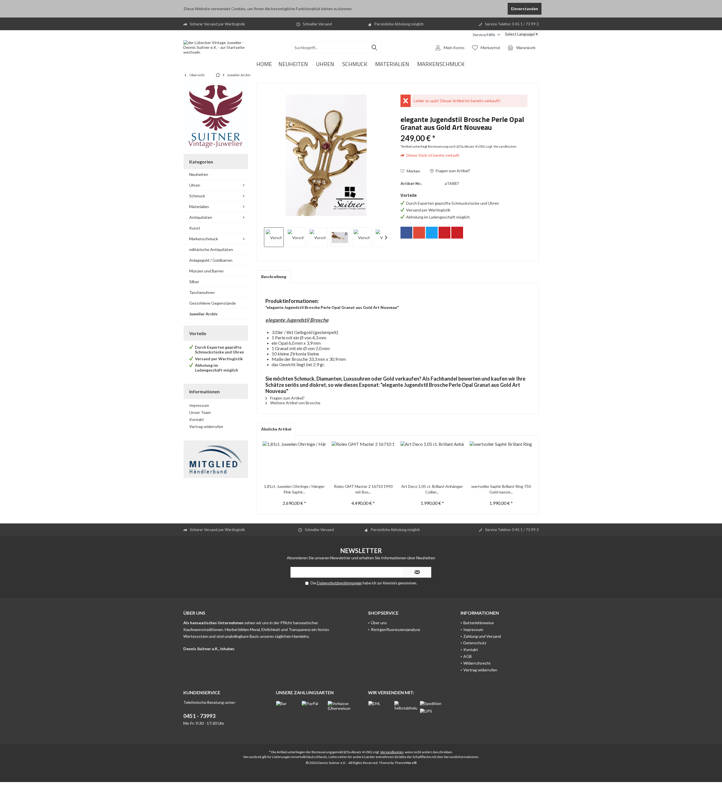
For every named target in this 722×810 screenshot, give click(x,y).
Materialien (199, 206)
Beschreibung (273, 276)
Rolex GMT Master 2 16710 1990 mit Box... (363, 489)
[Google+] (419, 233)
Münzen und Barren (206, 270)
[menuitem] (486, 34)
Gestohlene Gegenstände (212, 303)
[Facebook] (406, 233)
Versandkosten (391, 752)
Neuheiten (198, 174)
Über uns (379, 622)
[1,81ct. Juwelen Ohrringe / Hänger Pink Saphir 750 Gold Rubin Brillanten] (294, 461)
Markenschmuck (203, 238)
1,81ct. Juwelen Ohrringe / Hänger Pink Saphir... (294, 489)
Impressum (199, 405)
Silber (194, 281)
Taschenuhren (202, 292)
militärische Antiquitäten (211, 249)
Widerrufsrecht (477, 663)
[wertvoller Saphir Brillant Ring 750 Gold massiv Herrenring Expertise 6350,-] (501, 461)
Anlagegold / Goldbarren (210, 260)
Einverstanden (524, 8)
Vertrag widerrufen (206, 426)
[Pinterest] (444, 233)
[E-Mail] (457, 233)
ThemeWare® (406, 763)
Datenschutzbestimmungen (339, 583)
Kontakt (196, 419)
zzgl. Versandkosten (501, 146)
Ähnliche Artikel (276, 429)
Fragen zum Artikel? (452, 170)
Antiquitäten (200, 217)
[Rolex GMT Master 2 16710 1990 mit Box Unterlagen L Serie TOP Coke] (363, 461)
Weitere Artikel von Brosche (294, 402)
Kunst (194, 228)
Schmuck (197, 195)
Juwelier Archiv (203, 313)
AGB (467, 656)
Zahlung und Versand (482, 636)
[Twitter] (432, 233)
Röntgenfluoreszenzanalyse (395, 629)
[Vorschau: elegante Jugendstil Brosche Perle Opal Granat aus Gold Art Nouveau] (274, 237)
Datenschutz (474, 642)
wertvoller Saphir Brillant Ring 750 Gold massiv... (501, 489)
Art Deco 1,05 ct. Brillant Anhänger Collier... (432, 489)
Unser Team (200, 412)
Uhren (194, 185)
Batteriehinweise (478, 622)
